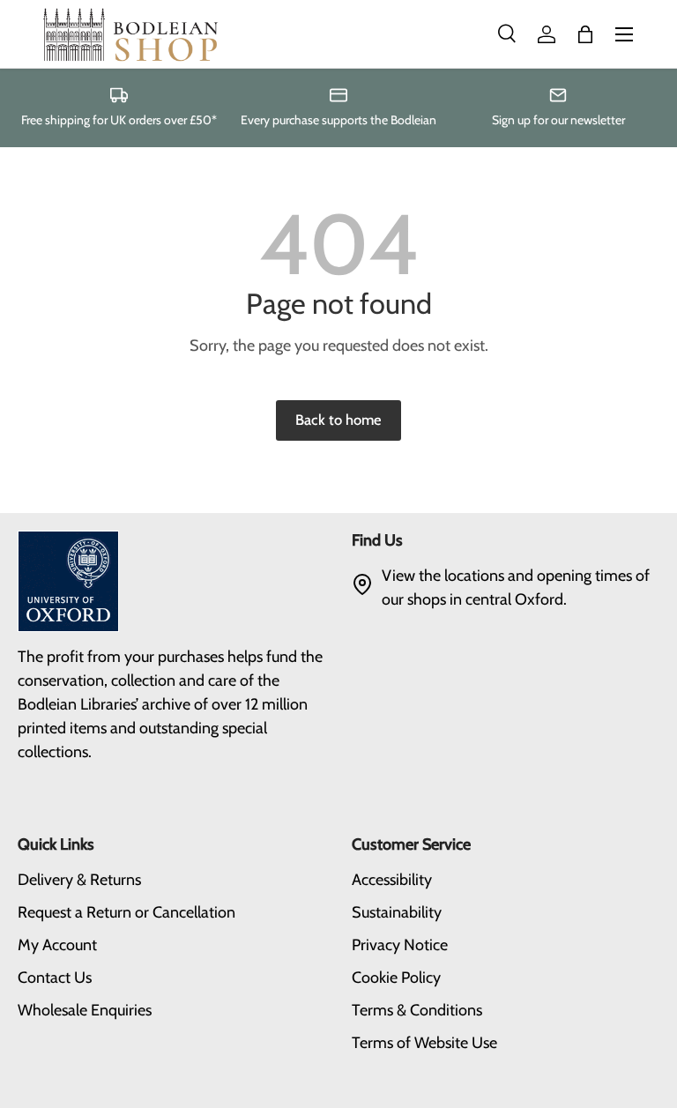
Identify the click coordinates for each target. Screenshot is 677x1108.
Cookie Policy (396, 977)
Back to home (338, 419)
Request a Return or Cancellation (126, 912)
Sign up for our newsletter (558, 120)
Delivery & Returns (79, 879)
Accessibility (392, 879)
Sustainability (397, 912)
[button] (585, 34)
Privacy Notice (400, 945)
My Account (57, 945)
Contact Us (55, 977)
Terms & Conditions (417, 1010)
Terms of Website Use (424, 1042)
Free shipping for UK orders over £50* (119, 120)
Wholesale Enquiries (85, 1010)
